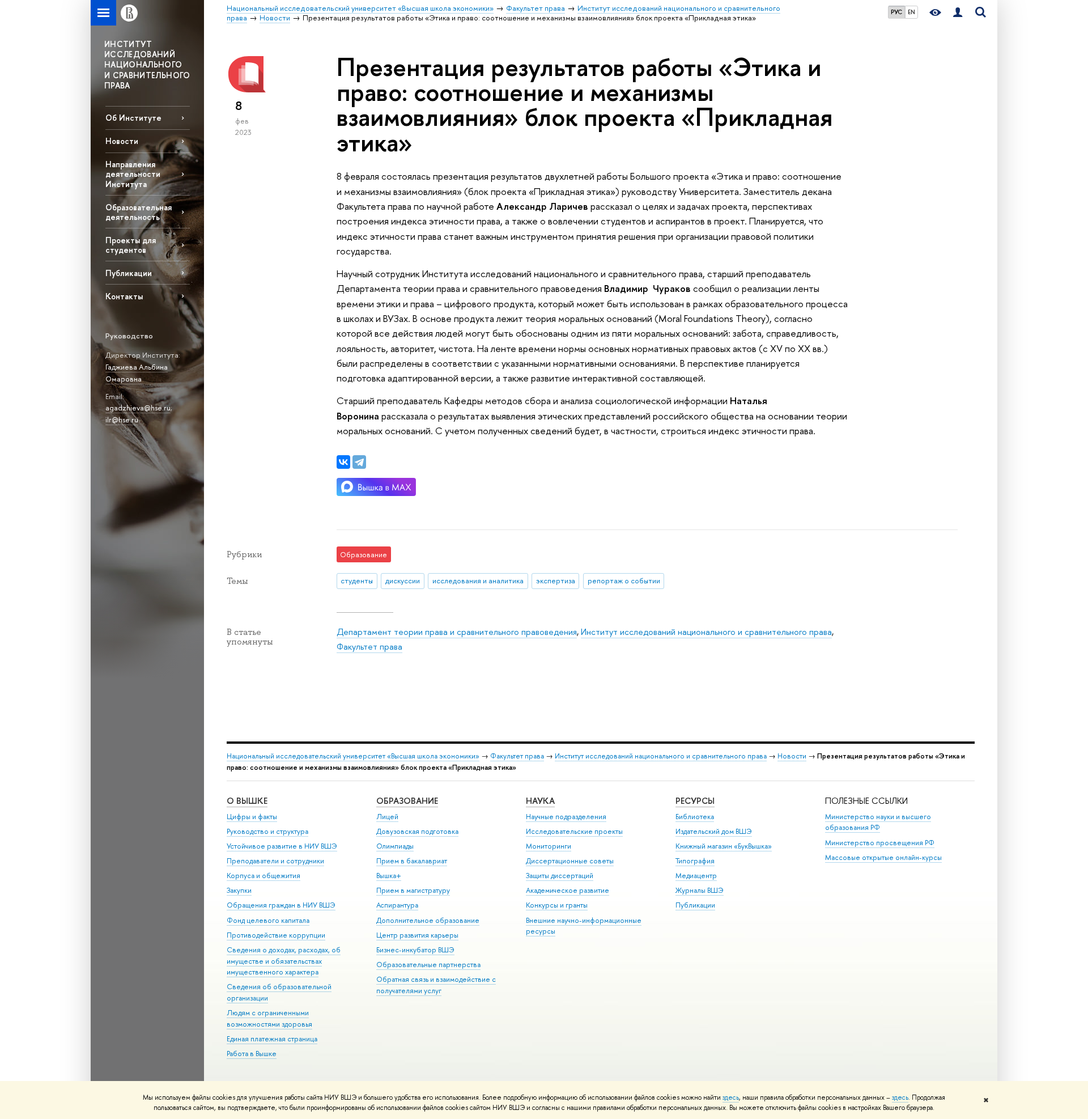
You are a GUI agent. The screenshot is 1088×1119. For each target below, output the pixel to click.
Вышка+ (388, 875)
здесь (730, 1097)
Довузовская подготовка (417, 831)
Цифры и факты (252, 816)
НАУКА (540, 801)
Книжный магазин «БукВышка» (723, 846)
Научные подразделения (566, 816)
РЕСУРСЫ (695, 801)
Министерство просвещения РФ (879, 842)
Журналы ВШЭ (699, 890)
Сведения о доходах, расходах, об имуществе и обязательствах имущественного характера (284, 961)
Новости (121, 140)
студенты (357, 580)
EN (911, 12)
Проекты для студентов (130, 245)
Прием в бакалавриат (411, 861)
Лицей (387, 816)
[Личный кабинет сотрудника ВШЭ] (957, 13)
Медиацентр (696, 875)
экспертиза (555, 580)
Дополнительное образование (427, 920)
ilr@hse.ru (121, 419)
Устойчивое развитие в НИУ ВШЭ (282, 846)
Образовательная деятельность (138, 212)
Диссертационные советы (570, 861)
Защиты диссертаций (559, 875)
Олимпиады (395, 846)
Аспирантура (397, 905)
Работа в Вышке (252, 1053)
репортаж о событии (624, 580)
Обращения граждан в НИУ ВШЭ (281, 905)
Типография (695, 861)
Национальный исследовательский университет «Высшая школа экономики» (353, 756)
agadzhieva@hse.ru (138, 407)
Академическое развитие (567, 890)
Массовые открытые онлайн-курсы (883, 857)
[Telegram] (359, 462)
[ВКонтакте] (343, 462)
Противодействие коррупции (276, 935)
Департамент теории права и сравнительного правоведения (457, 632)
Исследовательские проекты (574, 831)
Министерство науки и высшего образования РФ (878, 822)
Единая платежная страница (272, 1039)
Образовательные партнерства (428, 964)
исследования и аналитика (478, 580)
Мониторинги (548, 846)
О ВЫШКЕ (247, 801)
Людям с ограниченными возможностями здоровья (269, 1018)
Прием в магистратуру (413, 890)
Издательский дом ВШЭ (713, 831)
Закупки (239, 890)
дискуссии (402, 580)
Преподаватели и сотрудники (275, 861)
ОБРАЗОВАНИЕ (407, 801)
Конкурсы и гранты (557, 905)
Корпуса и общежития (263, 875)
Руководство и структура (267, 831)
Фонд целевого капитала (268, 920)
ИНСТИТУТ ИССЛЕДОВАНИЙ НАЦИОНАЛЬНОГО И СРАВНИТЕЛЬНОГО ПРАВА (147, 65)
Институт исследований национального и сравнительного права (706, 632)
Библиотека (694, 816)
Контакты (124, 296)
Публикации (128, 273)
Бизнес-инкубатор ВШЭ (415, 950)
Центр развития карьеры (417, 935)
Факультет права (369, 646)
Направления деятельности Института (132, 174)
